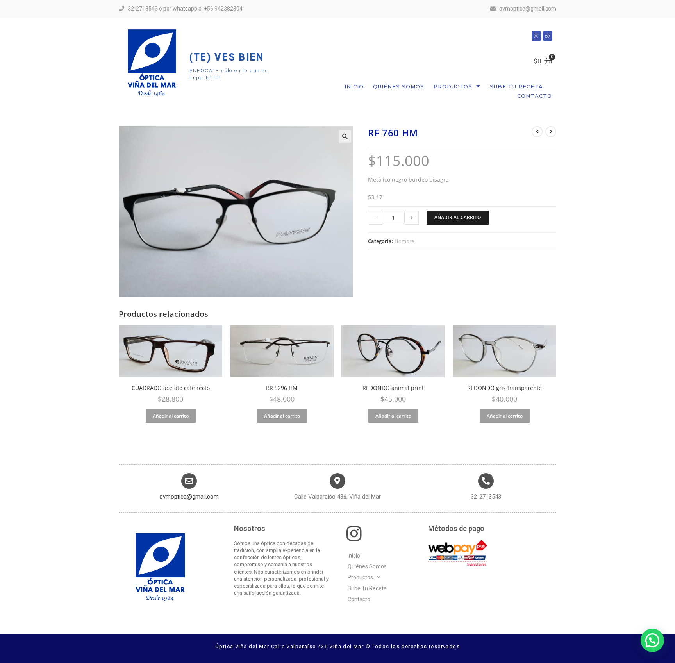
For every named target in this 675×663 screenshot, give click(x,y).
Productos (453, 86)
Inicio (354, 86)
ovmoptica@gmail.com (189, 496)
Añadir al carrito (457, 217)
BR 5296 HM (282, 388)
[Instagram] (536, 36)
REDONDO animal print (393, 388)
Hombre (404, 241)
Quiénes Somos (398, 86)
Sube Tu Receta (516, 86)
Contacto (534, 96)
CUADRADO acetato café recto (171, 388)
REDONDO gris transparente (504, 388)
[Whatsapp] (547, 36)
